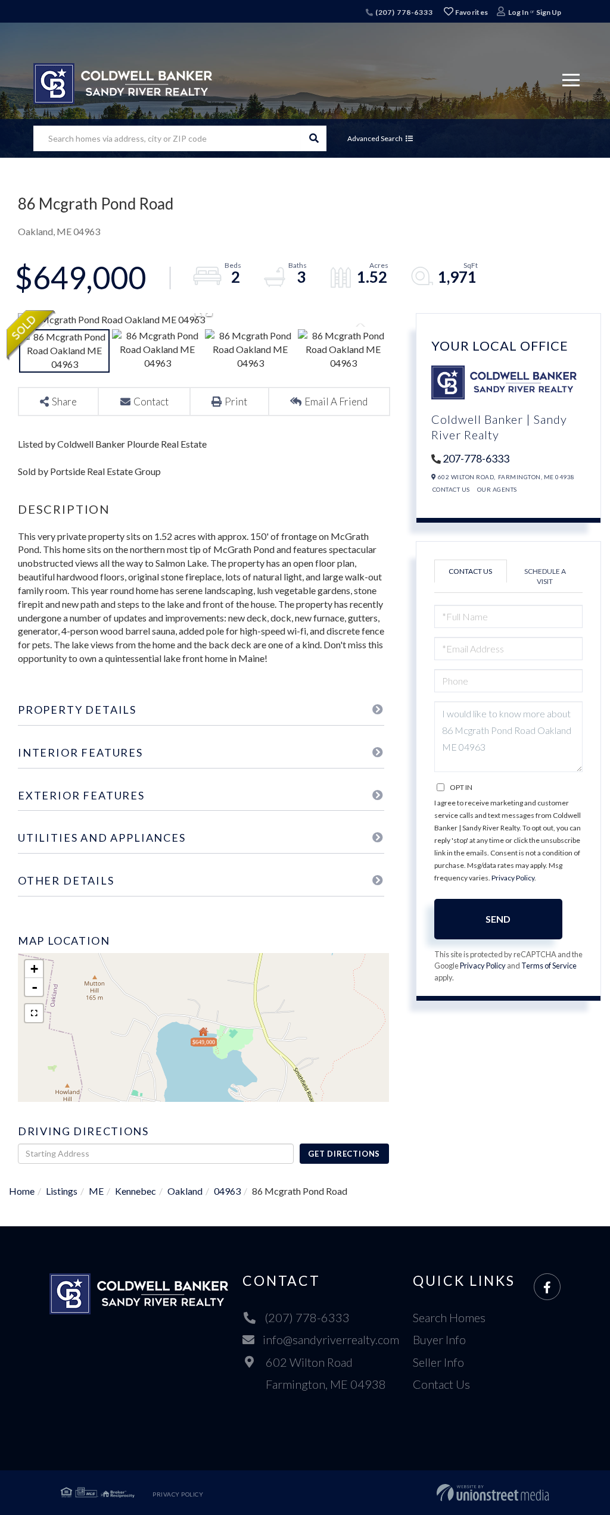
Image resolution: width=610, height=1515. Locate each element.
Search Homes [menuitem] (449, 1317)
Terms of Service (549, 965)
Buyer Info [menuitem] (439, 1339)
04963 (227, 1191)
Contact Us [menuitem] (441, 1384)
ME (96, 1191)
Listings (61, 1191)
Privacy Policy (512, 877)
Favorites (470, 12)
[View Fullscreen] (34, 1013)
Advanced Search (375, 138)
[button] (313, 138)
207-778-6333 (476, 458)
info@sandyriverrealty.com (331, 1339)
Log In (518, 12)
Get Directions (344, 1153)
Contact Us (451, 489)
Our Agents (497, 489)
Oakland (185, 1191)
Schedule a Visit (545, 576)
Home (22, 1191)
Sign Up (548, 12)
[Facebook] (547, 1287)
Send (498, 918)
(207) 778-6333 (403, 12)
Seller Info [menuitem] (438, 1362)
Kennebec (135, 1191)
